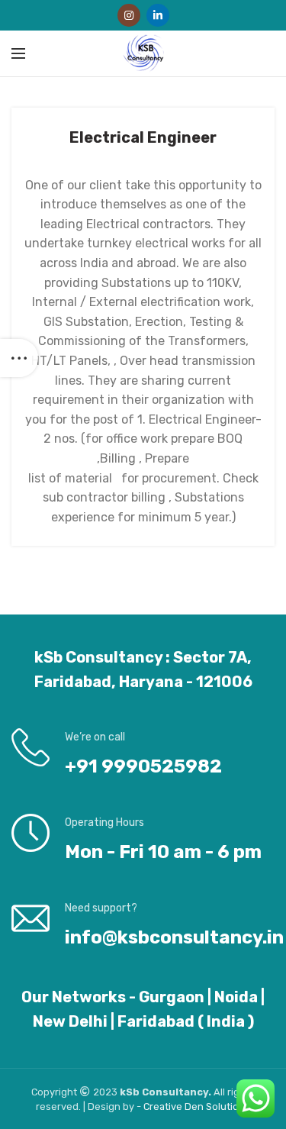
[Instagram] (128, 15)
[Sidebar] (19, 358)
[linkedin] (157, 15)
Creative (164, 1106)
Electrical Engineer (143, 137)
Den (195, 1106)
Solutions (228, 1106)
